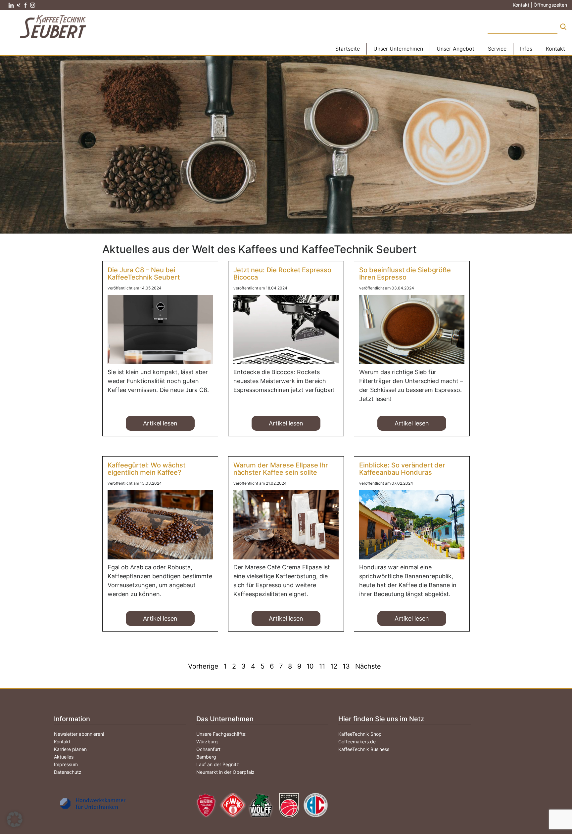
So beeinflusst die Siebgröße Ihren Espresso (405, 273)
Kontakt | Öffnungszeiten (540, 5)
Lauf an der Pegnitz (217, 764)
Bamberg (206, 757)
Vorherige (203, 666)
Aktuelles (63, 757)
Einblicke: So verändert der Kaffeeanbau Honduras (402, 468)
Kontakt (62, 741)
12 (333, 666)
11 (322, 666)
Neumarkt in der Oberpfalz (225, 772)
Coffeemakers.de (357, 741)
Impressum (66, 764)
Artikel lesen (160, 423)
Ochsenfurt (208, 749)
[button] (14, 819)
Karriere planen (70, 749)
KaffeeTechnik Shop (360, 734)
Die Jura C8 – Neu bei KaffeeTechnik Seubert (144, 273)
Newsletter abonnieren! (79, 734)
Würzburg (207, 741)
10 (310, 666)
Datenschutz (67, 772)
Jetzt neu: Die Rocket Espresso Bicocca (282, 273)
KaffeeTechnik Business (363, 749)
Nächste (368, 666)
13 (346, 666)
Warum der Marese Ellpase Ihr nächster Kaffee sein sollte (280, 468)
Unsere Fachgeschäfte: (221, 734)
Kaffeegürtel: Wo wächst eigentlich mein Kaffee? (146, 468)
